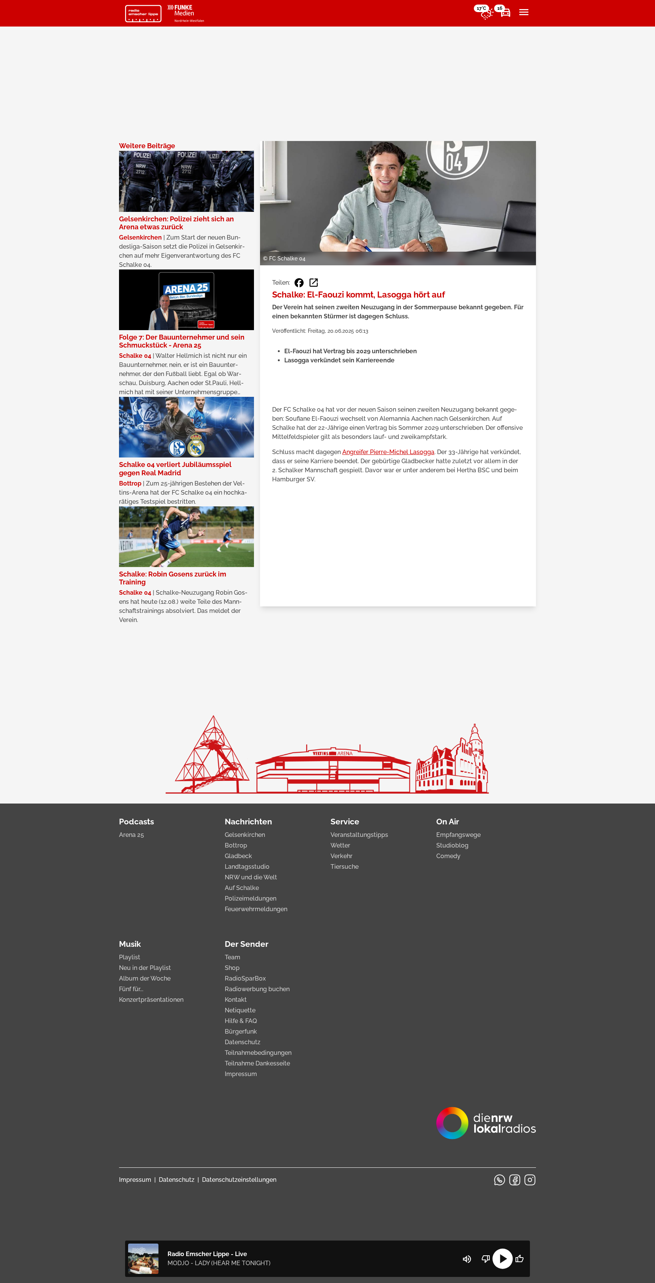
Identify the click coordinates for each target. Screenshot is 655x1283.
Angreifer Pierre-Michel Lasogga (388, 452)
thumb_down (485, 1258)
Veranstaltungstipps (359, 834)
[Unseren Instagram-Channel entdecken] (530, 1180)
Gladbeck (238, 856)
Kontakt (236, 999)
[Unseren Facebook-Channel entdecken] (515, 1180)
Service (345, 821)
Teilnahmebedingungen (258, 1052)
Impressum (241, 1074)
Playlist (129, 957)
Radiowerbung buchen (257, 989)
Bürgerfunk (241, 1031)
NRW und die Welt (251, 877)
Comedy (448, 856)
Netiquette (240, 1010)
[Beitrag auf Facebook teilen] (299, 282)
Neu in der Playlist (145, 967)
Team (232, 957)
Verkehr (342, 856)
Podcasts (136, 821)
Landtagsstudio (247, 866)
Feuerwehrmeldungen (256, 909)
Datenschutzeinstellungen (239, 1179)
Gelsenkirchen (245, 834)
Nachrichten (248, 821)
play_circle (502, 1259)
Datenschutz (242, 1042)
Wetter (340, 845)
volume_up (467, 1259)
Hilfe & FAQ (241, 1021)
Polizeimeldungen (250, 898)
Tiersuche (345, 866)
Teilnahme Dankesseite (257, 1063)
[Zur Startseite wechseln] (143, 13)
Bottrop (236, 845)
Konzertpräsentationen (151, 999)
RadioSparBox (245, 978)
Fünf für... (131, 989)
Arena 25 (131, 834)
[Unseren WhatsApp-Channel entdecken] (500, 1180)
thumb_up (519, 1258)
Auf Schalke (242, 887)
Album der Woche (145, 978)
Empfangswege (458, 834)
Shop (232, 967)
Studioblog (452, 845)
